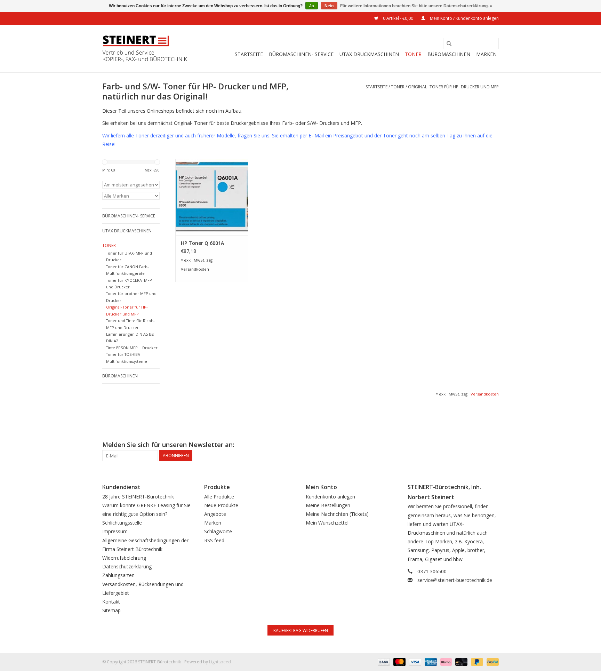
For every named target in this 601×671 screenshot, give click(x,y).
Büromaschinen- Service (301, 54)
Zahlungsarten (118, 575)
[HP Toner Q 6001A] (211, 197)
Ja (311, 5)
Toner (413, 54)
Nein (329, 5)
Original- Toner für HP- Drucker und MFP (453, 87)
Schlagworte (218, 531)
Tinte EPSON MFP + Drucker (132, 347)
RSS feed (214, 540)
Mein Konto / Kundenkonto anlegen (464, 18)
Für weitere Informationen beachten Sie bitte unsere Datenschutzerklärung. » (416, 5)
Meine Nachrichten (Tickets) (337, 514)
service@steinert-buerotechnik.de (454, 580)
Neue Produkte (221, 505)
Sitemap (111, 610)
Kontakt (111, 601)
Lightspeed (220, 662)
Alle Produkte (219, 496)
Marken (486, 54)
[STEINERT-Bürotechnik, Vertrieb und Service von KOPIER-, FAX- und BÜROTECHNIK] (144, 48)
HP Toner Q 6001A (202, 243)
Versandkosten (195, 269)
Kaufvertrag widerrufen (300, 630)
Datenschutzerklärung (127, 566)
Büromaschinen (448, 54)
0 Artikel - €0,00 (398, 18)
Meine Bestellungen (328, 505)
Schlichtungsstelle (122, 522)
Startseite (249, 54)
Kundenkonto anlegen (330, 496)
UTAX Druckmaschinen (369, 54)
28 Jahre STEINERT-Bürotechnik (138, 496)
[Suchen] (446, 44)
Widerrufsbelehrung (124, 557)
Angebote (215, 514)
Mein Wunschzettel (327, 522)
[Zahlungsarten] (383, 662)
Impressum (115, 531)
